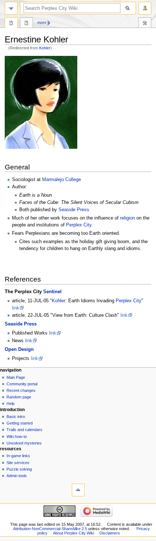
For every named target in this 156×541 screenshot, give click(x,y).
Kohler (44, 48)
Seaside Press (73, 209)
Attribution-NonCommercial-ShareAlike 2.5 (50, 528)
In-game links (18, 456)
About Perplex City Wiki (73, 533)
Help (11, 403)
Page (11, 23)
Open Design (19, 349)
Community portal (22, 384)
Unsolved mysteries (24, 443)
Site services (18, 462)
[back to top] (78, 490)
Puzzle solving (19, 469)
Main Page (16, 377)
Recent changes (21, 390)
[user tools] (145, 8)
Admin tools (17, 476)
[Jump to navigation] (11, 8)
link (15, 308)
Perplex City (78, 225)
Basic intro (16, 416)
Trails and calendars (24, 429)
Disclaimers (109, 533)
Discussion (26, 23)
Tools (145, 23)
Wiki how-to (17, 436)
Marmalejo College (61, 179)
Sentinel (52, 291)
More (41, 22)
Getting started (20, 423)
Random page (19, 397)
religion (127, 218)
